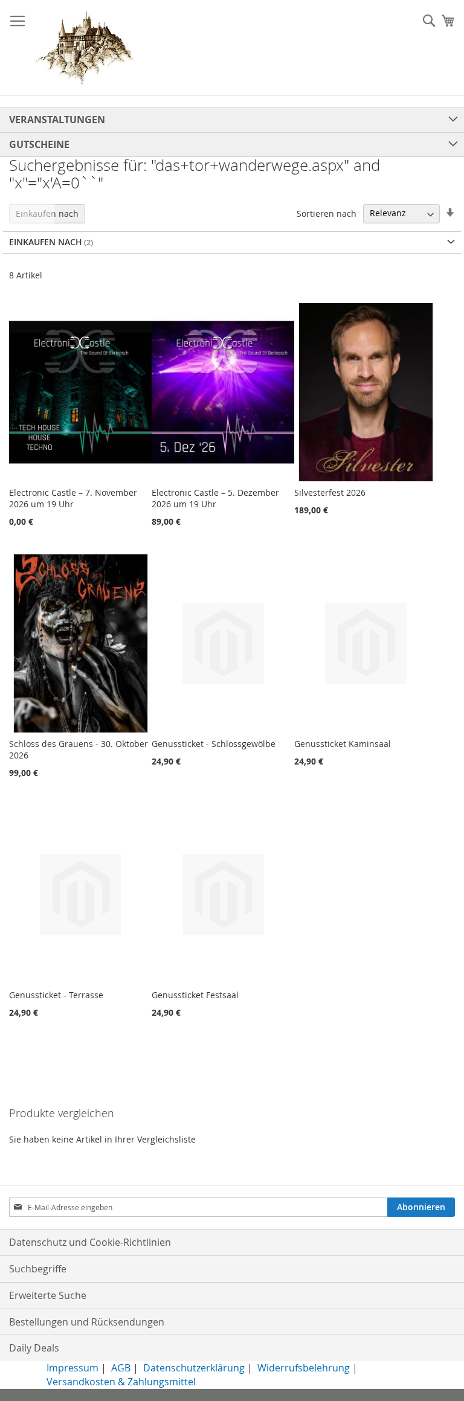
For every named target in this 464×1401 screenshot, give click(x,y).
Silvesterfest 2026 (330, 492)
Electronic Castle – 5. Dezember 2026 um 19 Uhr (215, 498)
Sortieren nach (326, 213)
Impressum (72, 1367)
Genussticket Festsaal (195, 995)
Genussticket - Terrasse (56, 995)
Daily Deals (34, 1348)
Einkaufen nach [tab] (47, 213)
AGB (120, 1367)
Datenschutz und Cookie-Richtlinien (90, 1242)
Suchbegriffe (37, 1268)
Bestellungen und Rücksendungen (86, 1322)
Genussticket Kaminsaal (342, 743)
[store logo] (84, 47)
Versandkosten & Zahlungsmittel (121, 1381)
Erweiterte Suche (47, 1295)
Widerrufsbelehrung (303, 1367)
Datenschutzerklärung (194, 1367)
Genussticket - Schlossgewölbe (214, 743)
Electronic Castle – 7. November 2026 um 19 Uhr (73, 498)
